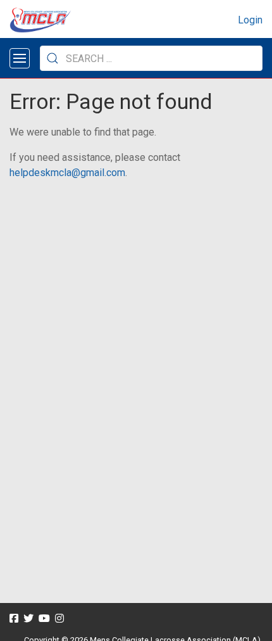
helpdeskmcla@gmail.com (67, 173)
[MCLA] (41, 20)
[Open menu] (19, 58)
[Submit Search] (52, 58)
